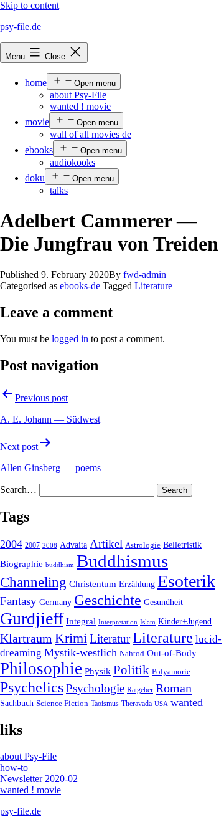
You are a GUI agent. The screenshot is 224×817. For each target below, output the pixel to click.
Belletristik (182, 545)
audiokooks (72, 162)
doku (35, 178)
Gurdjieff (31, 618)
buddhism (59, 564)
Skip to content (29, 5)
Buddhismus (122, 561)
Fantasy (18, 601)
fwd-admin (144, 274)
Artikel (106, 544)
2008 (49, 545)
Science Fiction (62, 703)
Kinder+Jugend (185, 621)
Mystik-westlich (80, 652)
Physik (98, 671)
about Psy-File (78, 95)
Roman (174, 688)
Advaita (73, 545)
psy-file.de (20, 26)
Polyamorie (171, 671)
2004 (11, 544)
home (36, 82)
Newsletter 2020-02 (39, 778)
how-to (14, 767)
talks (59, 190)
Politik (131, 670)
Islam (148, 622)
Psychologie (95, 688)
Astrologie (143, 545)
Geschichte (107, 599)
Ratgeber (140, 690)
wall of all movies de (90, 134)
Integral (81, 621)
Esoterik (186, 581)
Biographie (21, 564)
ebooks (39, 150)
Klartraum (26, 638)
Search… (18, 489)
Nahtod (131, 653)
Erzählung (137, 584)
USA (161, 703)
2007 (32, 545)
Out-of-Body (172, 653)
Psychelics (31, 687)
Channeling (33, 582)
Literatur (110, 638)
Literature (153, 285)
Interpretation (118, 622)
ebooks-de (80, 285)
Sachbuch (17, 703)
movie (37, 122)
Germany (55, 602)
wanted (186, 702)
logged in (70, 338)
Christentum (92, 584)
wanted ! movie (80, 106)
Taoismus (105, 703)
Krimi (71, 638)
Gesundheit (163, 602)
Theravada (136, 703)
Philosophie (41, 668)
